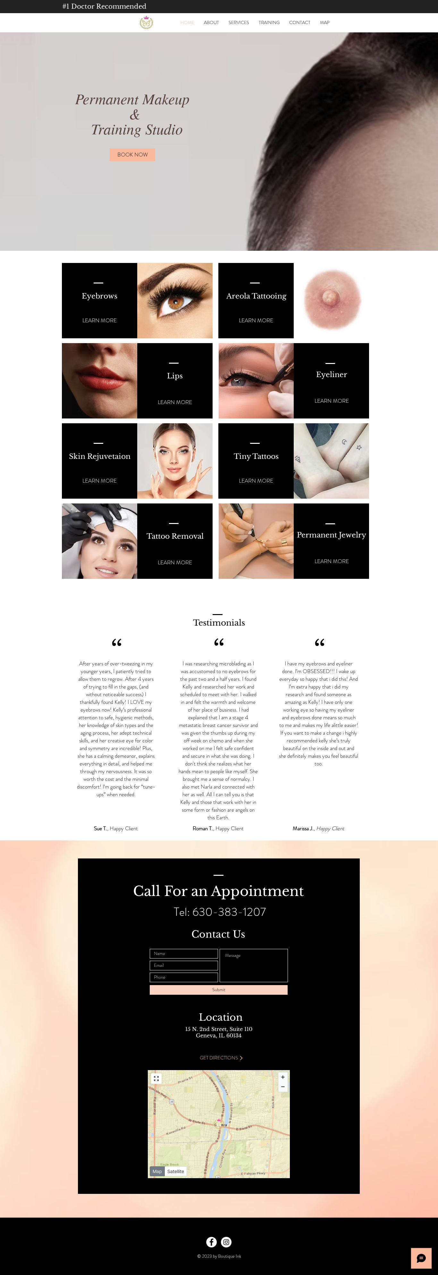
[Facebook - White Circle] (211, 1242)
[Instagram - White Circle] (226, 1242)
